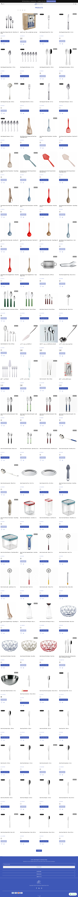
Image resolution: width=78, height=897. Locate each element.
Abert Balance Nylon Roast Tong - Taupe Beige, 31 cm (10, 206)
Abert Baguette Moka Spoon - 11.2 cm (27, 67)
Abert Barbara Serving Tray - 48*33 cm (47, 274)
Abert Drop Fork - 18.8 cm (64, 728)
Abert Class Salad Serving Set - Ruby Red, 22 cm (48, 448)
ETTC (39, 4)
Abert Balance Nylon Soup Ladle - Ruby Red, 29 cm (28, 241)
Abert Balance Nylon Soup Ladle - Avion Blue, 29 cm (9, 241)
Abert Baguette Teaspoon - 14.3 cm (7, 136)
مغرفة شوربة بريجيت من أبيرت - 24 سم (65, 344)
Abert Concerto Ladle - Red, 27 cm (26, 587)
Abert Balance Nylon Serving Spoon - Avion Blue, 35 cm (29, 206)
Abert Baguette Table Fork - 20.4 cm (26, 101)
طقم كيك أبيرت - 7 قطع (5, 379)
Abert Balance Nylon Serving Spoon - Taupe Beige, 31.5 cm (68, 206)
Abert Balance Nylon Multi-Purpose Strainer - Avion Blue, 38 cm (28, 171)
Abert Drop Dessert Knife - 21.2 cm (65, 690)
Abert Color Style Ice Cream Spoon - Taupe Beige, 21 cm (9, 518)
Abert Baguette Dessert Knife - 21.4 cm (66, 32)
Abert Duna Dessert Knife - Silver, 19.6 (8, 832)
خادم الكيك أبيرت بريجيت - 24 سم (26, 344)
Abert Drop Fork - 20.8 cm (5, 763)
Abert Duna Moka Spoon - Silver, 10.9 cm (47, 832)
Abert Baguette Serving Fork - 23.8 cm (47, 67)
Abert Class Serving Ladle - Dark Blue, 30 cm (67, 448)
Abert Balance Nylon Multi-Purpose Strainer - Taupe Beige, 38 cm (67, 171)
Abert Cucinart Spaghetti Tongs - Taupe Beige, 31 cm (9, 622)
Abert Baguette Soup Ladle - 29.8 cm (7, 101)
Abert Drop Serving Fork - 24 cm (45, 763)
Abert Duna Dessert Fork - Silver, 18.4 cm (66, 797)
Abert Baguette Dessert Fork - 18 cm (46, 32)
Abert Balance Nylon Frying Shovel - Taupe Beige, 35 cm (9, 171)
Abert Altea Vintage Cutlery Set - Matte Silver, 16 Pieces (10, 33)
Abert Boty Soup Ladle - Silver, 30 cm (66, 309)
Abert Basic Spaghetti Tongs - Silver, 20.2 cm (67, 274)
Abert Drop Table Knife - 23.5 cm (6, 797)
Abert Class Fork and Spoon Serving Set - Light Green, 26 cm (28, 415)
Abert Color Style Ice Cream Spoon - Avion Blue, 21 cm (67, 484)
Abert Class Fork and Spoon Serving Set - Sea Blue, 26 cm (67, 415)
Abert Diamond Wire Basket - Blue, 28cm (8, 656)
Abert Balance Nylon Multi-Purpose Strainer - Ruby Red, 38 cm (48, 171)
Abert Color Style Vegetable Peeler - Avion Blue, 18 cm (29, 553)
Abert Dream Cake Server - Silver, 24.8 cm (27, 693)
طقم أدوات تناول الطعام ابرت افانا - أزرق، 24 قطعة (28, 32)
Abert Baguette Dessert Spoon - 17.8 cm (8, 67)
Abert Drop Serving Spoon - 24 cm (65, 763)
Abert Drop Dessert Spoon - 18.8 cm (7, 728)
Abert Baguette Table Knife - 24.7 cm (46, 101)
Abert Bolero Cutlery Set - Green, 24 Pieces (28, 309)
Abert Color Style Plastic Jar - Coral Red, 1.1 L (28, 517)
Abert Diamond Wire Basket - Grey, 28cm (27, 656)
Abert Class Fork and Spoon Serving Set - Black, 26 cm (9, 415)
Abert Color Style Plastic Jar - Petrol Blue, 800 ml (9, 552)
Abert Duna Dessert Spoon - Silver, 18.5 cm (28, 832)
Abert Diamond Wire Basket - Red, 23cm (47, 656)
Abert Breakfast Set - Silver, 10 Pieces (7, 344)
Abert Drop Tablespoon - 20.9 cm (26, 797)
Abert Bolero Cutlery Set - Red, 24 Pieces (47, 309)
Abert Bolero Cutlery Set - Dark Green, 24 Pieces (9, 309)
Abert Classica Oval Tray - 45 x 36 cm (46, 483)
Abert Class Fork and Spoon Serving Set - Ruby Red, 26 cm (48, 415)
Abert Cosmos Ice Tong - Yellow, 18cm (66, 587)
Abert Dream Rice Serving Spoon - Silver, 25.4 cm (48, 690)
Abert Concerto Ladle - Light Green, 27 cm (8, 587)
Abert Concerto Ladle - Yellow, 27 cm (46, 587)
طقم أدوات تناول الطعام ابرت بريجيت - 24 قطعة (48, 344)
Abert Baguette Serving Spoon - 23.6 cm (66, 67)
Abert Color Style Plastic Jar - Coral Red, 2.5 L (48, 517)
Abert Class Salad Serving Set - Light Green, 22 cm (29, 448)
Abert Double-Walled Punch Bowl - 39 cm (8, 690)
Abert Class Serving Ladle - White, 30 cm (8, 483)
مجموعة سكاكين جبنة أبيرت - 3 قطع (65, 379)
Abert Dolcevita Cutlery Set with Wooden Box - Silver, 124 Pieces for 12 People (67, 657)
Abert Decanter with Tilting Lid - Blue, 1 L (27, 621)
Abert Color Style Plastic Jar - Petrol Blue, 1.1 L (67, 517)
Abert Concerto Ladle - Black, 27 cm (46, 552)
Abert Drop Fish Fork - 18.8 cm (25, 728)
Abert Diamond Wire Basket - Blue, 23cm (66, 621)
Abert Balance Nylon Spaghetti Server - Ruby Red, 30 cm (10, 275)
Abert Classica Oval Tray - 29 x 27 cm (27, 483)
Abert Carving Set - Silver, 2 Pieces (46, 379)
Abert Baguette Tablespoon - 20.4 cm (66, 101)
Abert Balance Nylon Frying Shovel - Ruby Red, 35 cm (68, 137)
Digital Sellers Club (45, 885)
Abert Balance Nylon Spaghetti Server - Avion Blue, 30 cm (67, 241)
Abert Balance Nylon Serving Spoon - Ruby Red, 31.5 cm (48, 206)
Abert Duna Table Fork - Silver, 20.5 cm (66, 832)
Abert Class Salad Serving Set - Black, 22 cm (9, 448)
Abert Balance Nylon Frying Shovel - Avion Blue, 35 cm (48, 137)
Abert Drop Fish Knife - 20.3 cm (45, 728)
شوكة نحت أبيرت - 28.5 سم (25, 379)
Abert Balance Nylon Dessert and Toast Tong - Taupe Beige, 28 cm (28, 137)
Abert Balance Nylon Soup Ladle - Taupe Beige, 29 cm (49, 241)
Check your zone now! (51, 1)
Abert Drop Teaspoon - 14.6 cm (45, 797)
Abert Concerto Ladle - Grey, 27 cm (65, 552)
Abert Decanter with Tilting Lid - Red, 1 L (47, 621)
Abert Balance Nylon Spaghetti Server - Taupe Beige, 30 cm (28, 275)
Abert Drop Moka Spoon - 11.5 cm (26, 763)
